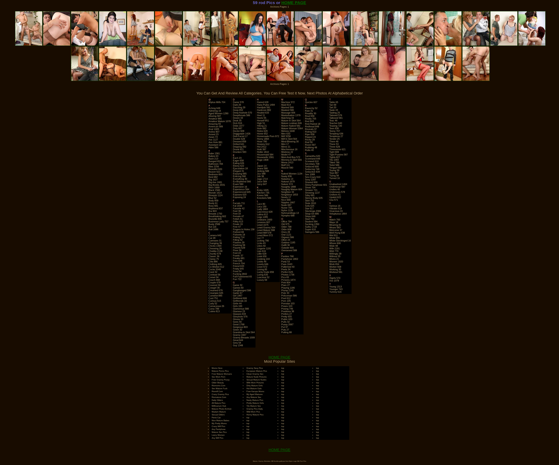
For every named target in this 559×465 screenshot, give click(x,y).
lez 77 (260, 238)
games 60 (238, 288)
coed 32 (212, 272)
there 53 (334, 144)
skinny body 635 (314, 198)
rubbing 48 (311, 147)
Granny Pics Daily (254, 409)
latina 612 (262, 214)
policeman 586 (289, 295)
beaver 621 (214, 172)
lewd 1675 (262, 225)
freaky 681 (239, 258)
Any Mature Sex (253, 397)
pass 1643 (286, 264)
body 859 (213, 200)
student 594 (311, 221)
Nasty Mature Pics (254, 400)
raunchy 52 (311, 108)
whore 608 (335, 243)
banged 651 (214, 161)
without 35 (334, 256)
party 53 (285, 261)
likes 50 (261, 246)
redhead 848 (312, 126)
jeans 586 (262, 168)
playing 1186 (288, 288)
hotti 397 (261, 149)
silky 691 (310, 195)
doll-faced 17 (240, 136)
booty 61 (213, 203)
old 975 (285, 224)
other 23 (285, 240)
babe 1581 (214, 153)
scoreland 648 (312, 158)
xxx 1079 (334, 280)
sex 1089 (310, 174)
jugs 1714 (262, 179)
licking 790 (263, 240)
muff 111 (285, 165)
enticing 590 (239, 176)
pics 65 (285, 277)
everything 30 (240, 179)
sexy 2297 (310, 179)
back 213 (213, 158)
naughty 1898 (288, 187)
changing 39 (215, 243)
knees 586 (262, 195)
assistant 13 (214, 145)
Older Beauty (218, 382)
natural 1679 (288, 181)
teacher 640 (335, 123)
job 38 (260, 176)
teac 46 (333, 120)
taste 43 (333, 110)
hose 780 (262, 141)
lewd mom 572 (265, 235)
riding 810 (310, 132)
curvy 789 (213, 309)
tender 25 (334, 139)
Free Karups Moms (255, 391)
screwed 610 (312, 161)
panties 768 (287, 256)
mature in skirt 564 (291, 120)
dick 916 (237, 123)
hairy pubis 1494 (266, 105)
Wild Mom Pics (253, 412)
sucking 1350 (312, 224)
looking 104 (263, 259)
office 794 (286, 221)
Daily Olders (217, 400)
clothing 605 (215, 264)
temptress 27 (336, 136)
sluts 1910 (310, 203)
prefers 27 (286, 314)
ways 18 (333, 222)
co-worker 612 (216, 267)
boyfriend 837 (215, 208)
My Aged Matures (254, 394)
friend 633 (238, 266)
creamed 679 (215, 290)
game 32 (237, 285)
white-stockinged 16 (340, 240)
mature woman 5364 (292, 128)
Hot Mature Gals (254, 388)
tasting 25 (334, 112)
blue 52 (212, 198)
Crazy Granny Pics (220, 394)
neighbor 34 (287, 192)
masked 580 (287, 110)
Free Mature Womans (222, 374)
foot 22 (237, 253)
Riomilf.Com (217, 391)
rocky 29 (310, 139)
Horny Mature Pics (254, 414)
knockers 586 (264, 198)
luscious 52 (263, 277)
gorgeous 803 (240, 327)
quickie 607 (311, 102)
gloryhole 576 (240, 316)
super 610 (310, 229)
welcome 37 (335, 230)
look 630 (262, 256)
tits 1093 (334, 160)
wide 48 (333, 246)
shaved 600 (311, 182)
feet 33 (237, 213)
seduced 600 (312, 166)
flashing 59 (239, 245)
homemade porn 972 (268, 136)
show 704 (310, 187)
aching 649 (214, 108)
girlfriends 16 (240, 301)
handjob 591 (263, 107)
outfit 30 (285, 245)
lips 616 (261, 251)
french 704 (239, 263)
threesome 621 (337, 149)
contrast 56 (214, 274)
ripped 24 (310, 137)
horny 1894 (263, 139)
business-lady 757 (218, 221)
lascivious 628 (265, 212)
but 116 (212, 227)
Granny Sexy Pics (254, 368)
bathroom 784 (215, 164)
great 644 (238, 340)
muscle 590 (287, 167)
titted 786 (334, 162)
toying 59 (334, 170)
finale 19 (238, 224)
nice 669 (286, 200)
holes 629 (262, 131)
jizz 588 (261, 173)
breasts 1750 (215, 213)
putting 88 (286, 332)
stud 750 (309, 219)
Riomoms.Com (218, 385)
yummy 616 (335, 292)
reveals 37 (311, 129)
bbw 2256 (213, 166)
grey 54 (237, 343)
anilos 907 (214, 132)
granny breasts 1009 (244, 337)
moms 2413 (287, 162)
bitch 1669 (214, 187)
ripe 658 (309, 134)
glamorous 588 (241, 309)
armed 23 (213, 134)
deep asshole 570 (242, 112)
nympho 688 (287, 215)
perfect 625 (287, 272)
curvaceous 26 (216, 306)
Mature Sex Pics (219, 432)
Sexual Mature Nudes (256, 380)
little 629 (261, 254)
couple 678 (214, 282)
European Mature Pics (256, 371)
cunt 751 (213, 298)
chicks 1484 (214, 246)
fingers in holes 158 (243, 229)
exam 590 (238, 184)
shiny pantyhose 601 (316, 185)
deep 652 (238, 110)
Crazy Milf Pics (218, 426)
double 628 (239, 139)
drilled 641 (238, 144)
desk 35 (237, 120)
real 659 (309, 116)
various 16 (334, 206)
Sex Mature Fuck (219, 388)
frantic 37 (238, 255)
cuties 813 (214, 311)
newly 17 (286, 197)
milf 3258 (286, 136)
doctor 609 (238, 131)
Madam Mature (219, 412)
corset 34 (213, 277)
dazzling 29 (239, 107)
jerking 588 (263, 171)
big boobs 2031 (216, 185)
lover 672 (262, 267)
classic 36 (213, 256)
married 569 (287, 107)
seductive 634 (312, 172)
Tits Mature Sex (253, 406)
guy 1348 (238, 345)
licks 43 (261, 243)
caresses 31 (215, 240)
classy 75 (213, 259)
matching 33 (287, 118)
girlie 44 (237, 303)
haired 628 (262, 102)
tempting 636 (336, 133)
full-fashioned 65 (242, 276)
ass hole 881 (215, 142)
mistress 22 (287, 152)
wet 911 (333, 235)
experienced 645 (242, 192)
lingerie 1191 (264, 248)
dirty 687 (237, 128)
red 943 (309, 121)
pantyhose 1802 (289, 259)
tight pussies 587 (338, 154)
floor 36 (237, 250)
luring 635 (262, 274)
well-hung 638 (337, 233)
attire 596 (213, 147)
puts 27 (285, 329)
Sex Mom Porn (218, 377)
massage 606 (288, 112)
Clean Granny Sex (254, 374)
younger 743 (336, 289)
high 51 (261, 123)
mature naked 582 (290, 126)
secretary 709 (312, 164)
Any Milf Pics (217, 438)
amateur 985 (215, 118)
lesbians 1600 (264, 219)
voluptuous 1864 (338, 213)
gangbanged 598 (242, 290)
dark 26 (237, 105)
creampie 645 (215, 293)
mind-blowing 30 (290, 141)
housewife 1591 (265, 157)
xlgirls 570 (334, 278)
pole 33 (285, 293)
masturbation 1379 (290, 115)
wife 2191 (334, 248)
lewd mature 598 (266, 230)
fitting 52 (238, 240)
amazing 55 (214, 124)
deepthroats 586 (241, 115)
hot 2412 (261, 147)
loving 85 (262, 269)
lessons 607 (263, 222)
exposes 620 (239, 194)
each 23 (237, 158)
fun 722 (237, 279)
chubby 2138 (215, 251)
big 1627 (213, 179)
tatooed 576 (335, 115)
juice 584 (262, 181)
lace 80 (261, 204)
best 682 (213, 177)
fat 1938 (237, 206)
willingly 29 (335, 254)
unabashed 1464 (338, 184)
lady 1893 (262, 209)
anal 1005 (213, 129)
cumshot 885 (215, 295)
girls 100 (237, 306)
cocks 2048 (214, 269)
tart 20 (332, 107)
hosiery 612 (263, 144)
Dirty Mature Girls (254, 385)
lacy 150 (261, 206)
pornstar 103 (287, 303)
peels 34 (285, 269)
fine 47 (237, 227)
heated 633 (263, 112)
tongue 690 (335, 167)
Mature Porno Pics (220, 371)
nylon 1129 (287, 210)
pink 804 (285, 282)
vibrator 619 (335, 208)
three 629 (334, 147)
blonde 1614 (215, 193)
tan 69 (332, 105)
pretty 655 (286, 316)
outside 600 (287, 248)
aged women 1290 (218, 113)
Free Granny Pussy (221, 380)
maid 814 (286, 105)
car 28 (211, 238)
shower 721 (311, 190)
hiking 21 (262, 126)
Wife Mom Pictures (255, 382)
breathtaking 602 (217, 216)
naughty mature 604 (291, 189)
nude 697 (286, 205)
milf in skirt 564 (289, 139)
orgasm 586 (287, 237)
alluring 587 (214, 116)
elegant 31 (238, 171)
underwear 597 (337, 187)
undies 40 (334, 189)
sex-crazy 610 (312, 177)
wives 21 (334, 259)
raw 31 (309, 111)
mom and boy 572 (290, 157)
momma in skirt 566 (291, 160)
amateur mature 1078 (219, 121)
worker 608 (335, 267)
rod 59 (309, 142)
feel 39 (237, 211)
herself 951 (263, 120)
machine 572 (288, 102)
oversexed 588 (289, 250)
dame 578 (238, 102)
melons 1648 (288, 131)
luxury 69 (262, 280)
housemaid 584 (265, 154)
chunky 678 (214, 254)
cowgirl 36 (214, 288)
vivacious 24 (336, 211)
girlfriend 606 (240, 298)
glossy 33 (238, 319)
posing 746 (287, 309)
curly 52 (212, 303)
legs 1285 (262, 217)
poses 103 (286, 306)
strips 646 (310, 216)
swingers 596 (312, 232)
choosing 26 (215, 248)
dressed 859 (239, 141)
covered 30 (214, 285)
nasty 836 (286, 176)
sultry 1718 (311, 227)
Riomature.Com (219, 397)
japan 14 (262, 166)
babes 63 (213, 156)
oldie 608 (286, 229)
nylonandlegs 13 (290, 213)
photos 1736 (287, 274)
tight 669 (334, 152)
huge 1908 (262, 160)
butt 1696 (213, 229)
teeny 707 (334, 131)
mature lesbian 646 (291, 123)
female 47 (238, 216)
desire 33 (238, 118)
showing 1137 (312, 193)
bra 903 (212, 211)
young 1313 (335, 286)
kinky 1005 (263, 190)
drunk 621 (238, 149)
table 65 (333, 102)
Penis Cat (216, 417)
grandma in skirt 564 (244, 332)
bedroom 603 (215, 174)
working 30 (335, 269)
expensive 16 (240, 187)
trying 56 (334, 175)
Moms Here (217, 368)
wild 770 (333, 251)
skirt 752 (309, 200)
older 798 (286, 227)
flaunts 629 (239, 248)
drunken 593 (239, 152)
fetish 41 (238, 219)
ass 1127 (213, 139)
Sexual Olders (218, 414)
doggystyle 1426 (241, 133)
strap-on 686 (312, 213)
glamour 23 (239, 311)
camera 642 (214, 235)
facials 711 (239, 203)
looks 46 (261, 261)
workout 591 (335, 272)
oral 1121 (286, 234)
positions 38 (287, 311)
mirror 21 (285, 147)
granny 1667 (239, 335)
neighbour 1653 (289, 194)
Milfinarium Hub (219, 406)
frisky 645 (238, 269)
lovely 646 (262, 264)
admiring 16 (214, 111)
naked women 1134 (291, 173)
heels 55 (261, 118)
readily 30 (310, 113)
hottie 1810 (263, 152)
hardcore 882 (264, 110)
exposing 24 (239, 197)
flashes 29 (238, 242)
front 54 (237, 271)
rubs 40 (309, 150)
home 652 (262, 133)
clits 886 (213, 261)
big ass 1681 (215, 182)
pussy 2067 (287, 324)
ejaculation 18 (240, 168)
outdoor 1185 (288, 242)
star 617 (309, 208)
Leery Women (218, 435)
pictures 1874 (288, 280)
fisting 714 (238, 237)
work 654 (334, 264)
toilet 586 (334, 165)
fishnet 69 (238, 232)
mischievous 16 (289, 149)
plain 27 (285, 285)
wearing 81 (335, 225)
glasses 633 (239, 314)
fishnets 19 (239, 234)
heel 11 (261, 115)
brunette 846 (215, 219)
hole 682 (261, 128)
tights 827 (334, 157)
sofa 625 (309, 206)
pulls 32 (285, 322)
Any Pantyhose (218, 429)
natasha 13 (287, 179)
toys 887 (334, 173)
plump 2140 (287, 290)
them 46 (333, 141)
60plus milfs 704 (216, 102)
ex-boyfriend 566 (242, 181)
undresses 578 (337, 192)
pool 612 (286, 298)
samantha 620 (312, 156)
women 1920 (336, 261)
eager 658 (238, 160)
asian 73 (213, 137)
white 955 (334, 238)
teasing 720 (335, 126)
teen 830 (334, 128)
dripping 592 (239, 147)
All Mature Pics (218, 403)
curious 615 (214, 301)
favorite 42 (239, 208)
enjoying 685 (240, 173)
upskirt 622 (335, 197)
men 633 (285, 133)
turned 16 (334, 178)
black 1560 (214, 190)
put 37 (284, 327)
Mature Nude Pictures (256, 377)
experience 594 (241, 189)
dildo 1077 (238, 126)
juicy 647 (262, 184)
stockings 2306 (313, 211)
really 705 (310, 118)
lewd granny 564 (266, 227)
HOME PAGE (293, 2)
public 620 (286, 319)
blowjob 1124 (215, 195)
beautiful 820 (215, 169)
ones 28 (285, 232)
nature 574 (287, 184)
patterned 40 (287, 267)
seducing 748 (312, 169)
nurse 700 (286, 208)
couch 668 (214, 280)
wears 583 (334, 227)
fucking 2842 (240, 274)
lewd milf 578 (264, 233)
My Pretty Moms (219, 423)
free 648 (237, 261)
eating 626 (238, 163)
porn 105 (286, 301)
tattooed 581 (336, 118)
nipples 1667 (288, 202)
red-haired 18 (312, 124)
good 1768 (238, 324)
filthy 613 (238, 221)
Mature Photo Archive (221, 409)
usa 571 (333, 200)
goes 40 (237, 322)
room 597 (310, 145)
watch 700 (334, 219)
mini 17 (285, 144)
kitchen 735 (263, 193)
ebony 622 (238, 166)
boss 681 (213, 206)
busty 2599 (214, 224)
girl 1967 (237, 295)
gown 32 (237, 329)
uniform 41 (335, 194)
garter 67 (238, 293)
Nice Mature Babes (220, 420)
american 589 (215, 126)
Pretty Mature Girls (255, 403)
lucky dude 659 (265, 272)
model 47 (286, 154)
